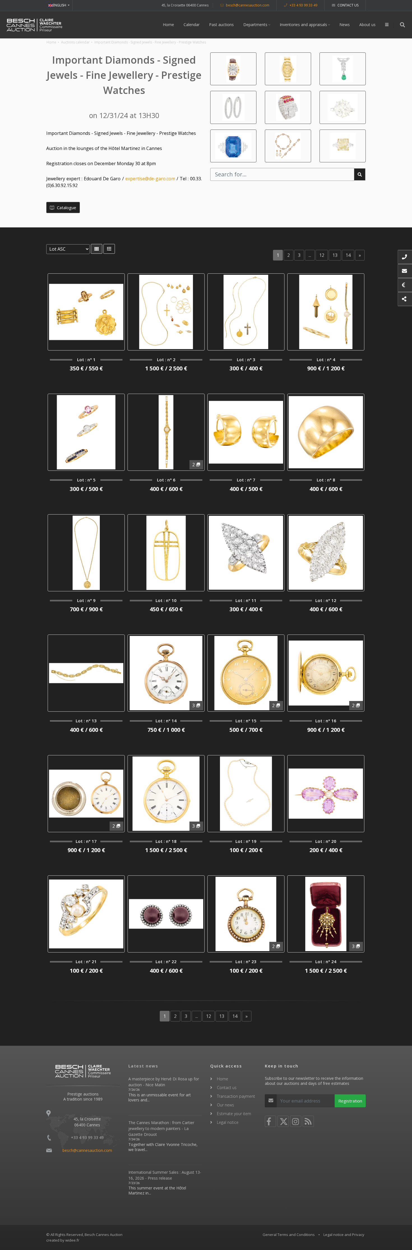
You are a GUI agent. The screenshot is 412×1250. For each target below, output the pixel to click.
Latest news (143, 1066)
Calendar (192, 24)
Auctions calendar (75, 42)
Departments (255, 24)
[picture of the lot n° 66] (343, 68)
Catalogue (66, 207)
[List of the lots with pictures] (96, 249)
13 (334, 255)
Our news (225, 1105)
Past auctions (221, 24)
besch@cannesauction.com (247, 5)
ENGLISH (60, 5)
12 (321, 255)
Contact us (347, 5)
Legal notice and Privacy (343, 1234)
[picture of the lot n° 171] (343, 146)
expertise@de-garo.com (150, 179)
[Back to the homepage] (34, 24)
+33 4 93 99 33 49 (303, 5)
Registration (350, 1101)
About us (367, 24)
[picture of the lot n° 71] (343, 107)
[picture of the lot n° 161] (288, 107)
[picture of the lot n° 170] (288, 146)
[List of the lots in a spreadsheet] (109, 249)
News (344, 24)
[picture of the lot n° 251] (233, 146)
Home (168, 24)
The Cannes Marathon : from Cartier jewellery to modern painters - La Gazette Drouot (161, 1128)
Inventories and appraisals (303, 24)
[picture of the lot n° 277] (288, 68)
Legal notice (228, 1122)
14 (348, 255)
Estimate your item (234, 1113)
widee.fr (72, 1240)
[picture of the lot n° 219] (233, 68)
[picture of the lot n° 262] (233, 107)
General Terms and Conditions (289, 1234)
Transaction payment (236, 1096)
